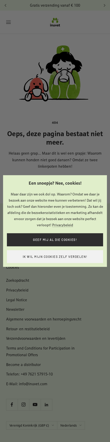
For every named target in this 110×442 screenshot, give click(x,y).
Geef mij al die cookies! (55, 239)
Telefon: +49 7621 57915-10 (29, 374)
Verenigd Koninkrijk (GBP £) (29, 425)
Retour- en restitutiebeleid (28, 329)
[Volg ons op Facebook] (12, 404)
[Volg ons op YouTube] (35, 404)
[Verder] (104, 5)
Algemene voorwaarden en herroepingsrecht (43, 319)
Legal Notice (16, 300)
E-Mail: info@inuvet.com (26, 384)
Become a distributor (23, 364)
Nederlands (68, 425)
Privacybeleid (62, 225)
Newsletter (15, 309)
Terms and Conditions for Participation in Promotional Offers (40, 351)
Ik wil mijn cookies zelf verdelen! (55, 256)
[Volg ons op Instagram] (23, 404)
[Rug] (6, 5)
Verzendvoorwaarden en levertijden (35, 338)
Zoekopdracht (17, 280)
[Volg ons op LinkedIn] (46, 404)
